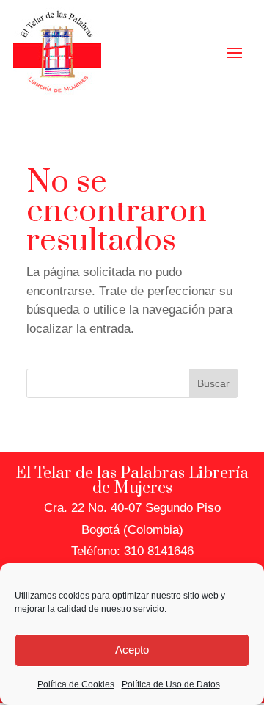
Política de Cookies (75, 684)
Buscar (213, 383)
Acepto (132, 649)
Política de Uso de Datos (171, 684)
